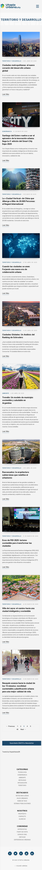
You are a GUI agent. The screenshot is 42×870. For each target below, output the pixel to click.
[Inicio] (10, 8)
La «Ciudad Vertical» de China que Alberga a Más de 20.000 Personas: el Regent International (18, 201)
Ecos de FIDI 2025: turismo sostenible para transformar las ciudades (17, 543)
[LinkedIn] (32, 853)
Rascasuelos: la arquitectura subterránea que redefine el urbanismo (15, 475)
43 (17, 729)
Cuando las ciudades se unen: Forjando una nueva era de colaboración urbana (16, 269)
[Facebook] (10, 853)
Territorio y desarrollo (11, 61)
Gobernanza (7, 131)
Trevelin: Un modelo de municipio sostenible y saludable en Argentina (17, 400)
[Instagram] (21, 853)
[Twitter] (15, 853)
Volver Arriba (21, 866)
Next (22, 729)
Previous (11, 726)
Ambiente (5, 393)
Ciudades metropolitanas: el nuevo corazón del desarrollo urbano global (18, 68)
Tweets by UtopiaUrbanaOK (11, 752)
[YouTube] (26, 853)
